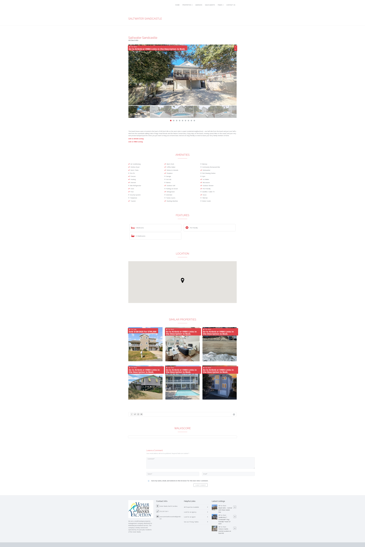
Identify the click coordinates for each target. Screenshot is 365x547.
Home (177, 5)
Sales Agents (210, 5)
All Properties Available (191, 507)
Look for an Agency (190, 512)
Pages (220, 5)
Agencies (198, 5)
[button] (170, 120)
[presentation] (235, 46)
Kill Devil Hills (133, 40)
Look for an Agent (190, 517)
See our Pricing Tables (191, 522)
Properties (187, 5)
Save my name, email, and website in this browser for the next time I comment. (179, 481)
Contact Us (230, 5)
